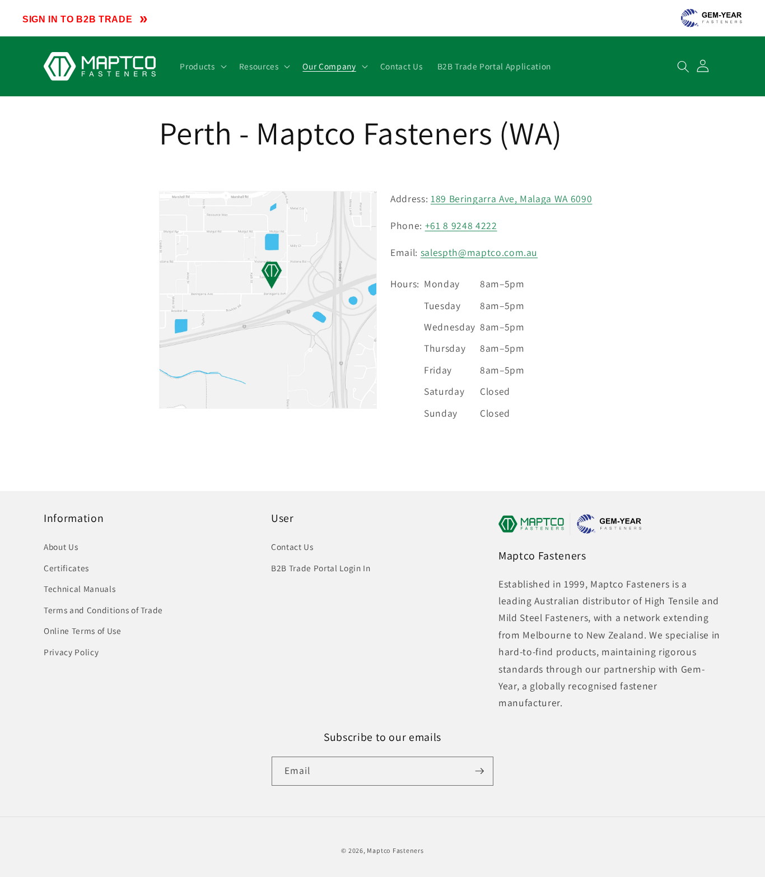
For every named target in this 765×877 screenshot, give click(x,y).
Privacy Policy (71, 651)
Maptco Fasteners (395, 850)
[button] (201, 67)
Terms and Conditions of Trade (103, 609)
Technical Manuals (79, 588)
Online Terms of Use (83, 630)
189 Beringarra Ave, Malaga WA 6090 (511, 198)
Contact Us (292, 546)
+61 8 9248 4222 (461, 225)
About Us (61, 546)
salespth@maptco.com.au (479, 252)
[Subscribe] (479, 771)
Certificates (66, 567)
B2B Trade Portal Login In (321, 567)
